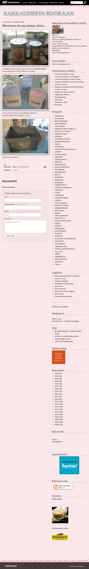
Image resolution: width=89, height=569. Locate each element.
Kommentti (8, 219)
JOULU (57, 144)
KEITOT (58, 175)
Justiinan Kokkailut (61, 281)
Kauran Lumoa (60, 278)
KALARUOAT (59, 170)
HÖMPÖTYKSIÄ (61, 134)
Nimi (6, 197)
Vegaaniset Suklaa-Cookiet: (65, 92)
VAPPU (57, 254)
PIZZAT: (58, 223)
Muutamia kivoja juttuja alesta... (24, 25)
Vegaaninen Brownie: (62, 94)
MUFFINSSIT (60, 211)
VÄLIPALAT (59, 262)
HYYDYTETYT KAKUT (63, 131)
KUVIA (57, 334)
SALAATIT (58, 233)
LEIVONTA (59, 190)
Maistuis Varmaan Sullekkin (65, 291)
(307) (59, 407)
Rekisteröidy (53, 2)
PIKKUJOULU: (60, 218)
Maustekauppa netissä (60, 528)
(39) (58, 386)
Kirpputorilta (59, 180)
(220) (59, 402)
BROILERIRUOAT (61, 121)
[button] (37, 2)
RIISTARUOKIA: (61, 231)
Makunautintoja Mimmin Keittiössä (67, 276)
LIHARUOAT (59, 195)
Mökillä (57, 213)
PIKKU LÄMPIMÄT (61, 216)
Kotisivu (22, 211)
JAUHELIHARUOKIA (62, 142)
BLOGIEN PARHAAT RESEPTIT (58, 356)
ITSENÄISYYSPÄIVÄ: (62, 139)
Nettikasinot (33, 2)
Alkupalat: (58, 105)
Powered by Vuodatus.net (77, 566)
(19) (58, 373)
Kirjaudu (61, 2)
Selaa (43, 2)
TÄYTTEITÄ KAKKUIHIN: (64, 341)
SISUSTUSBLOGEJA (62, 339)
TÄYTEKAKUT (60, 244)
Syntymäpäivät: (60, 97)
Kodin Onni (59, 286)
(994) (59, 422)
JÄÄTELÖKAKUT (61, 159)
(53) (58, 391)
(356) (59, 414)
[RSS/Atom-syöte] (62, 486)
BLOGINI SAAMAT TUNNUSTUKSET (68, 331)
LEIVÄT (57, 193)
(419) (59, 417)
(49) (58, 379)
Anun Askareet (60, 289)
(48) (58, 381)
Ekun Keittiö (59, 294)
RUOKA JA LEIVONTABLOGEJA (66, 336)
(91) (58, 396)
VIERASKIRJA (60, 256)
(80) (58, 399)
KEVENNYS (59, 177)
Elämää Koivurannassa (63, 296)
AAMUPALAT (59, 116)
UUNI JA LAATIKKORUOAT (65, 249)
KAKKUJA (58, 162)
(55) (58, 376)
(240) (59, 404)
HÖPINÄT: (58, 136)
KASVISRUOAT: (60, 172)
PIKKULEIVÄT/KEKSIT (63, 221)
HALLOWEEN (60, 126)
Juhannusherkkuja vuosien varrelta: (68, 79)
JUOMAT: (58, 152)
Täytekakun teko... (61, 246)
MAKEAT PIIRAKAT (62, 205)
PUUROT (58, 226)
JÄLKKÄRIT (59, 157)
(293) (59, 412)
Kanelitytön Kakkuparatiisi (64, 284)
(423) (59, 425)
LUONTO (58, 200)
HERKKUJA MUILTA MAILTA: (65, 129)
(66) (58, 384)
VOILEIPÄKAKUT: (61, 259)
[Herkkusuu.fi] (65, 321)
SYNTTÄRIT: (59, 241)
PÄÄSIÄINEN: (60, 228)
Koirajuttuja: (59, 182)
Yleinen (57, 264)
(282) (59, 409)
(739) (59, 419)
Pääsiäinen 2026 (61, 102)
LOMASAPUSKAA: (61, 198)
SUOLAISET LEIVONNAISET (65, 239)
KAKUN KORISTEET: (62, 167)
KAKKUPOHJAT (60, 165)
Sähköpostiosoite (16, 204)
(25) (58, 389)
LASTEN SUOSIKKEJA (63, 188)
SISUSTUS (16, 170)
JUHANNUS (59, 147)
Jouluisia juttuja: (61, 154)
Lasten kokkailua (61, 203)
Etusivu (25, 2)
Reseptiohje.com (58, 360)
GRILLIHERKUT (61, 124)
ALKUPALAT (59, 119)
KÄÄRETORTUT (61, 185)
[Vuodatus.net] (11, 566)
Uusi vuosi (58, 251)
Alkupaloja (58, 100)
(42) (58, 394)
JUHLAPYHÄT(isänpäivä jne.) (65, 149)
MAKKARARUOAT (61, 208)
